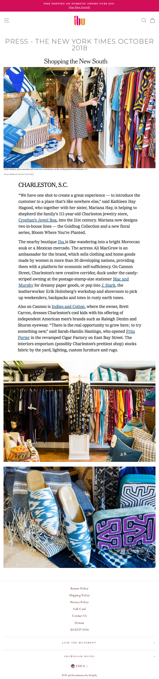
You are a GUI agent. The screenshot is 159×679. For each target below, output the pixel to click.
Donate (79, 623)
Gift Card (79, 609)
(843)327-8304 (79, 630)
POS (64, 675)
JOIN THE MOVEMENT (79, 642)
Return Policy (79, 588)
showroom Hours (79, 656)
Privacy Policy (79, 602)
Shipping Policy (79, 595)
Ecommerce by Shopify (84, 675)
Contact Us (79, 616)
